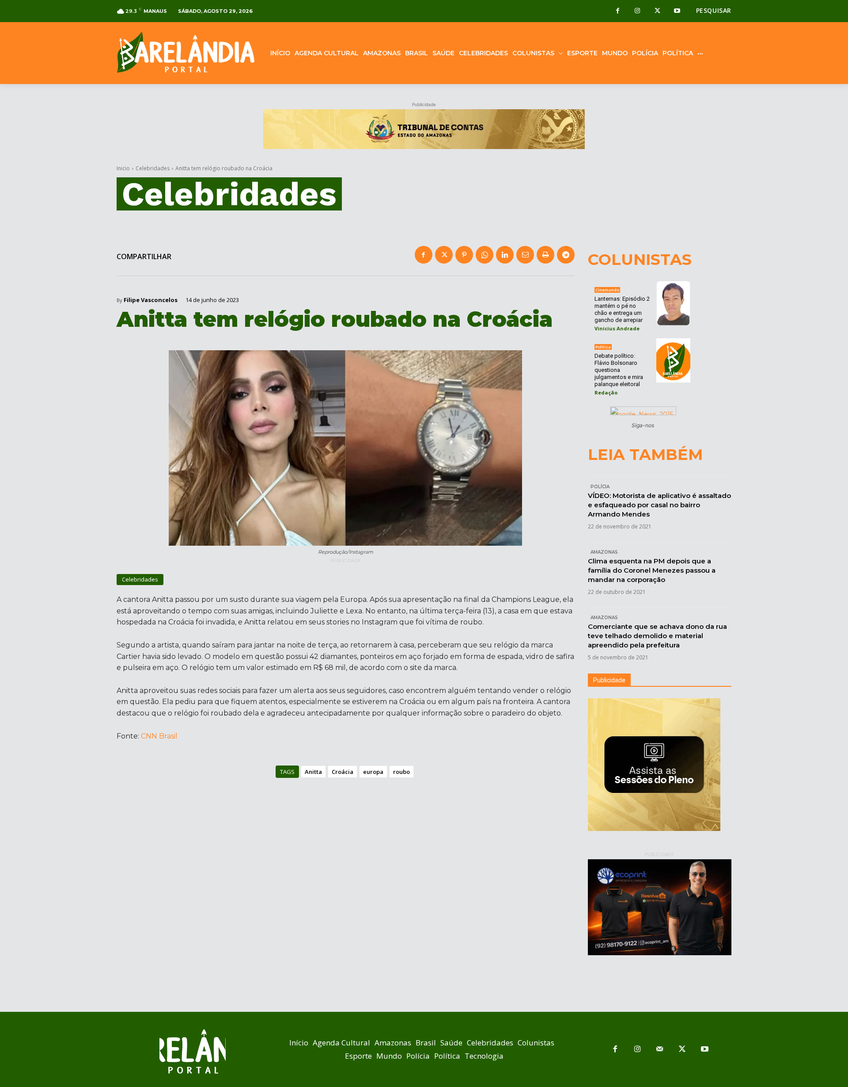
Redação (605, 392)
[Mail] (660, 1050)
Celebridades (153, 168)
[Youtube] (677, 11)
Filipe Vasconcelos (151, 300)
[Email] (525, 255)
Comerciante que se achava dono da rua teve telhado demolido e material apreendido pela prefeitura (657, 635)
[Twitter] (657, 11)
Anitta (313, 772)
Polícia (600, 487)
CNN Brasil (159, 736)
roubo (401, 772)
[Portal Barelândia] (185, 52)
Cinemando (607, 290)
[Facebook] (617, 11)
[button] (713, 10)
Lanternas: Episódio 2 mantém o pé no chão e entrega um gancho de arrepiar (622, 309)
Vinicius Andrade (617, 328)
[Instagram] (637, 11)
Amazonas (604, 552)
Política (603, 347)
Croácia (342, 772)
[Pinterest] (464, 255)
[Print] (545, 255)
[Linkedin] (505, 255)
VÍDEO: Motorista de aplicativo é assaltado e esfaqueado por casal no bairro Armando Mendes (659, 504)
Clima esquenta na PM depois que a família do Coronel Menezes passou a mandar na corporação (652, 570)
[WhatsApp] (484, 255)
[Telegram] (566, 255)
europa (373, 772)
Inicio (123, 168)
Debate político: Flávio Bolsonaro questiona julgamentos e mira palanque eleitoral (618, 369)
